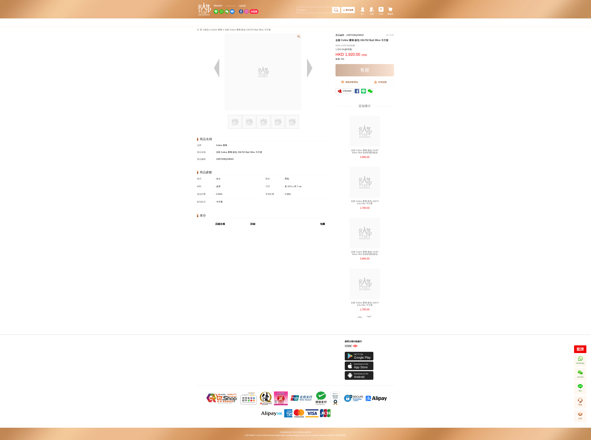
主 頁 (199, 29)
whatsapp (580, 363)
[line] (216, 11)
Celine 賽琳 (216, 29)
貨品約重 (206, 194)
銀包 (206, 29)
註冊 (372, 14)
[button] (360, 317)
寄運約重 (274, 194)
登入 (362, 14)
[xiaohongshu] (253, 11)
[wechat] (227, 11)
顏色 (274, 178)
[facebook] (241, 11)
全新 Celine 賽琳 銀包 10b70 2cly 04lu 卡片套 (365, 202)
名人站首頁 (204, 9)
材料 (206, 186)
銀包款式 (206, 201)
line (580, 391)
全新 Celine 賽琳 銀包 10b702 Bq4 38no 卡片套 (248, 29)
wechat (580, 377)
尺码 (274, 186)
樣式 (206, 178)
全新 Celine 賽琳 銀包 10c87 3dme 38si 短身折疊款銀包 (365, 151)
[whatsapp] (221, 11)
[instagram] (246, 11)
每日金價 (349, 10)
